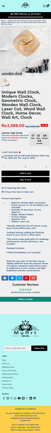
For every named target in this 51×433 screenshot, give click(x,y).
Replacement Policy (10, 374)
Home (3, 21)
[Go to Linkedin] (30, 399)
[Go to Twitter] (19, 278)
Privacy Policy (7, 388)
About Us (5, 364)
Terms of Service (9, 370)
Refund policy (7, 377)
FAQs (4, 360)
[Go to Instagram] (7, 399)
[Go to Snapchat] (23, 399)
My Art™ (36, 418)
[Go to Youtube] (19, 399)
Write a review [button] (25, 299)
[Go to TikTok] (27, 399)
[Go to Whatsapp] (15, 399)
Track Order (7, 384)
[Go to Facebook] (4, 278)
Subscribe (39, 348)
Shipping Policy (8, 367)
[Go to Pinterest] (26, 278)
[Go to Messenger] (12, 278)
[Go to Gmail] (33, 278)
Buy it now (25, 180)
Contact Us (6, 381)
